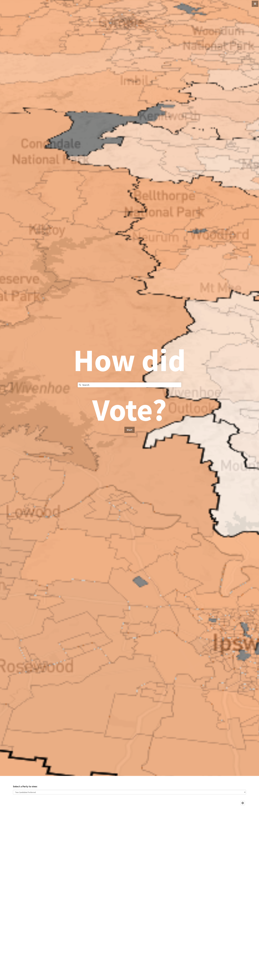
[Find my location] (243, 803)
